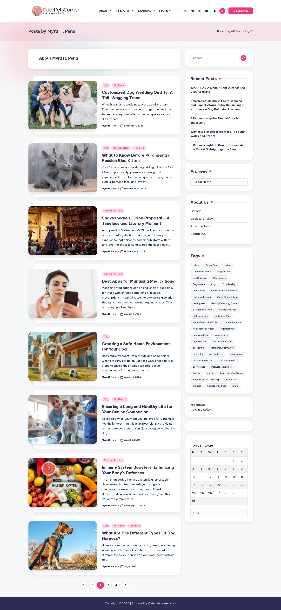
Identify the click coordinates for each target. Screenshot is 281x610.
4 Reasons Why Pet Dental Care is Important (214, 121)
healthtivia (197, 405)
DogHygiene (219, 278)
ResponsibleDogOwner (231, 373)
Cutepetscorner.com (162, 603)
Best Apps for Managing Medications (138, 281)
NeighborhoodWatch (203, 328)
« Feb (196, 513)
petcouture (198, 347)
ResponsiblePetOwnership (206, 379)
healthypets (199, 303)
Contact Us (198, 234)
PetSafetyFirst (227, 360)
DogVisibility (229, 284)
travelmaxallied (200, 409)
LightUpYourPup (222, 316)
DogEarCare (223, 271)
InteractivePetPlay (202, 309)
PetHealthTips (216, 354)
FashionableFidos (202, 297)
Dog (106, 85)
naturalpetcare (233, 322)
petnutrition (236, 354)
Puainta (197, 373)
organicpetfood (201, 335)
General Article (113, 211)
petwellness (199, 366)
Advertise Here (200, 226)
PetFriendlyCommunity (222, 347)
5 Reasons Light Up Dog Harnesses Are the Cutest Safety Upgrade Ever (217, 147)
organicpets (221, 335)
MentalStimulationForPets (206, 322)
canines (227, 265)
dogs (213, 284)
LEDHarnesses (200, 316)
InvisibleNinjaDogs (227, 309)
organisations (200, 341)
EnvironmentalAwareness (224, 290)
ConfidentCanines (202, 271)
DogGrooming (200, 278)
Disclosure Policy (201, 218)
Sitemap (195, 211)
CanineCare (211, 265)
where (235, 386)
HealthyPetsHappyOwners (225, 303)
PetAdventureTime (222, 341)
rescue (210, 373)
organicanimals (228, 328)
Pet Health (120, 399)
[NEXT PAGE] (125, 585)
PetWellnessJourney (221, 366)
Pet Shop (119, 85)
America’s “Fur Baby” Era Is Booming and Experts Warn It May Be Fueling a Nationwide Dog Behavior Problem (216, 105)
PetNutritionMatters (203, 360)
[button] (240, 10)
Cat (106, 148)
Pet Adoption (121, 148)
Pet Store (134, 526)
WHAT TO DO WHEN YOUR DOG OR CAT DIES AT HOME (218, 90)
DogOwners (199, 284)
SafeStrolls (231, 379)
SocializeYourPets (216, 386)
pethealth (198, 354)
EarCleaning (199, 290)
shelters (197, 386)
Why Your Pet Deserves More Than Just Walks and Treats (218, 134)
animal (196, 265)
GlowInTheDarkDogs (227, 297)
